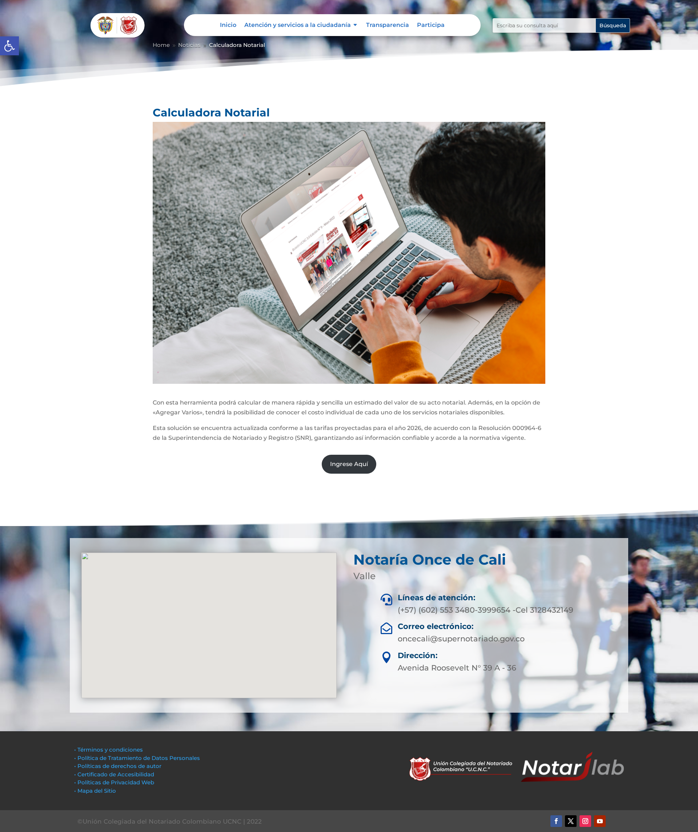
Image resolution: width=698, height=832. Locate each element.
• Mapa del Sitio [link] (95, 790)
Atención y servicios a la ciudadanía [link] (297, 25)
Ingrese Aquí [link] (349, 464)
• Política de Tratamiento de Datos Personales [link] (137, 758)
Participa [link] (431, 25)
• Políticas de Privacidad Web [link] (114, 782)
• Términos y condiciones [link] (108, 749)
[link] (9, 45)
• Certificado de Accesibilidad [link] (114, 774)
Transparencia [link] (387, 25)
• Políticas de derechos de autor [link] (117, 766)
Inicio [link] (228, 25)
